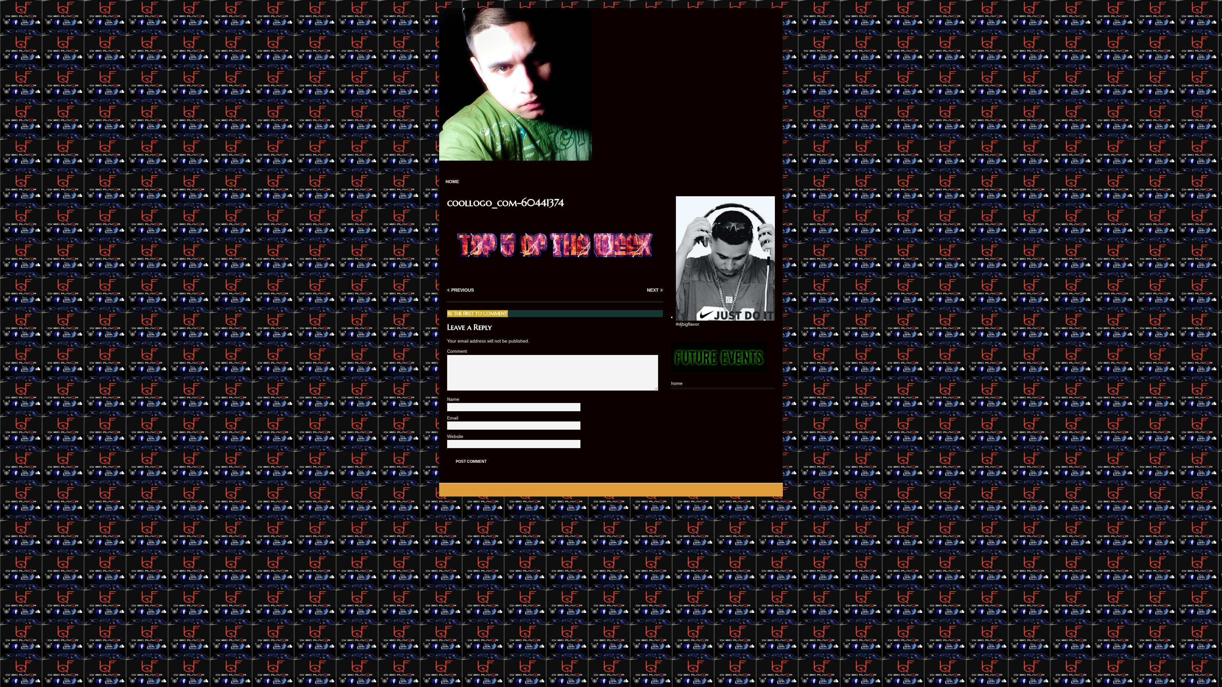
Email (453, 417)
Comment (457, 351)
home (452, 181)
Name (453, 399)
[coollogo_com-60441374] (555, 278)
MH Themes (529, 490)
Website (455, 436)
